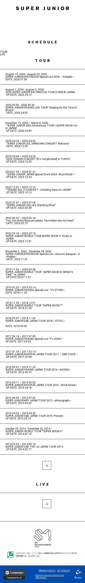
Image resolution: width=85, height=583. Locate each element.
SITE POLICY (63, 571)
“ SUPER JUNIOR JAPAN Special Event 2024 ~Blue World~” (40, 174)
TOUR (3, 52)
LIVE (2, 54)
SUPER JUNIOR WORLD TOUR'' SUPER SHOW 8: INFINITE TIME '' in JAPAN (39, 273)
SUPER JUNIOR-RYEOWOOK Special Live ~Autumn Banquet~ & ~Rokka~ (42, 255)
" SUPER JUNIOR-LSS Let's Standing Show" (30, 205)
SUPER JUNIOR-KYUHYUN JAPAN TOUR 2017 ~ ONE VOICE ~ (41, 354)
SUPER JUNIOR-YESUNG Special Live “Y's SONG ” (34, 339)
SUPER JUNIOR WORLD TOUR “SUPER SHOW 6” (34, 431)
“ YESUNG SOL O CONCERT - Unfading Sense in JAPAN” (38, 190)
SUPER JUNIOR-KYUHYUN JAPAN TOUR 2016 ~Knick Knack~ (41, 385)
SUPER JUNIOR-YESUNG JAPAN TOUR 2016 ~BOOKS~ (37, 369)
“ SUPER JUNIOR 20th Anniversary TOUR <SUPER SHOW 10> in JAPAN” (41, 127)
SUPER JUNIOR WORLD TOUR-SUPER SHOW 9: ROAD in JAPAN (38, 237)
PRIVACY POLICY (47, 571)
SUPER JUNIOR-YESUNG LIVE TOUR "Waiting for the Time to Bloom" (41, 109)
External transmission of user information (49, 576)
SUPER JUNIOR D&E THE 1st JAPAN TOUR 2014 (34, 446)
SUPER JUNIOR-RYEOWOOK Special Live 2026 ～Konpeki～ (40, 77)
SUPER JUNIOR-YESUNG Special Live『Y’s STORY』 (35, 290)
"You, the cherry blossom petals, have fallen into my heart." (40, 220)
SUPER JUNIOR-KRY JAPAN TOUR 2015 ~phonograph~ (38, 400)
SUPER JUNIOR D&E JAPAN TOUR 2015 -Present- (34, 416)
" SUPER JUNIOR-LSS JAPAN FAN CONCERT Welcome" (37, 143)
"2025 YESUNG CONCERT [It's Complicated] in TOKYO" (37, 159)
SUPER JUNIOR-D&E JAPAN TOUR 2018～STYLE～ (35, 321)
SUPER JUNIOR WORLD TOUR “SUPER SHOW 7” (34, 305)
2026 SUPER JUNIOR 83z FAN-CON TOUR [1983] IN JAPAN (40, 92)
